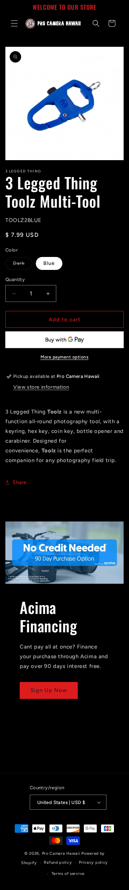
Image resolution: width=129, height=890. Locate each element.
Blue (49, 263)
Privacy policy (93, 862)
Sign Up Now (48, 690)
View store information (41, 387)
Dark (22, 265)
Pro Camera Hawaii (61, 853)
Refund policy (58, 862)
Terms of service (68, 873)
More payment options (64, 357)
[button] (14, 23)
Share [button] (20, 482)
